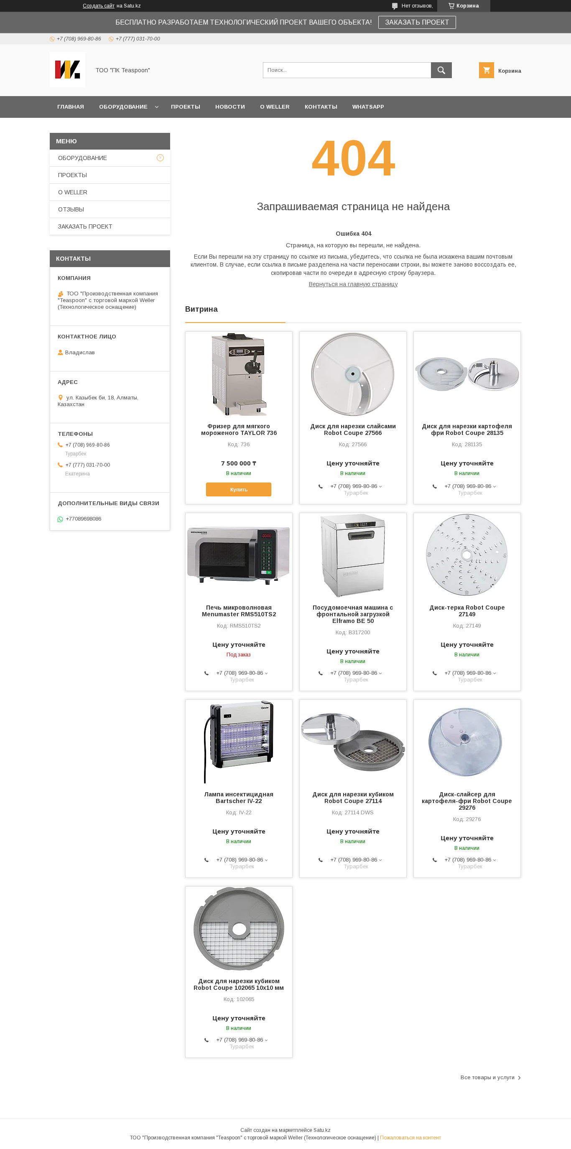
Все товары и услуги (488, 1077)
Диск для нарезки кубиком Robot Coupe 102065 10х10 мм (239, 984)
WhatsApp (368, 107)
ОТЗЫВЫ (71, 209)
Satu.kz (322, 1130)
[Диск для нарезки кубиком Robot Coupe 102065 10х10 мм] (239, 928)
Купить (238, 490)
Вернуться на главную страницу (353, 284)
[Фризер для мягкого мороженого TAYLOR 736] (239, 373)
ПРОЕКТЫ (185, 107)
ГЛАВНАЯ (70, 107)
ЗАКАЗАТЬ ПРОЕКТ (417, 22)
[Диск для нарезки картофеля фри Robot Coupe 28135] (467, 373)
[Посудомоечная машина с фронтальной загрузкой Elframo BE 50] (353, 555)
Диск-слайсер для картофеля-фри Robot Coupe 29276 (467, 801)
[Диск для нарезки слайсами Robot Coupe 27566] (353, 373)
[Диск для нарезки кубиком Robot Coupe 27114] (353, 741)
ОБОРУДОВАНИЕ (123, 107)
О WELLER (275, 107)
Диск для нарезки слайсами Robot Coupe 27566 (353, 429)
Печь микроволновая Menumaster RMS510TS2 (239, 611)
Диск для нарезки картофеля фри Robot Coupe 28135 (467, 429)
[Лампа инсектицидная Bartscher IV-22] (239, 741)
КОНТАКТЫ (321, 107)
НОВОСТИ (230, 107)
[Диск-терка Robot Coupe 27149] (467, 555)
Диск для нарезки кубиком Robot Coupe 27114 (353, 797)
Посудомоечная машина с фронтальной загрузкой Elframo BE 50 (353, 614)
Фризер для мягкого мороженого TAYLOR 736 (239, 429)
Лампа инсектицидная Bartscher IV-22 (238, 797)
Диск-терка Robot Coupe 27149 (467, 611)
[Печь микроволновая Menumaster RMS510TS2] (239, 555)
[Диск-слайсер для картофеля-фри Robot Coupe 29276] (467, 741)
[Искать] (441, 70)
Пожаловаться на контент (410, 1138)
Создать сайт (99, 6)
